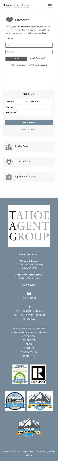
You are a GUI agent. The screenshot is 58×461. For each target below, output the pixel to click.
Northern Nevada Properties (29, 314)
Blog (29, 344)
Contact (29, 348)
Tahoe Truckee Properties (29, 310)
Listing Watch (22, 161)
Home (29, 307)
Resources (29, 318)
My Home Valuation (25, 176)
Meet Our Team (29, 336)
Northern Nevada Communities (29, 332)
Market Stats (21, 146)
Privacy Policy (29, 352)
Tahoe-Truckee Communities (29, 328)
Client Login (29, 355)
